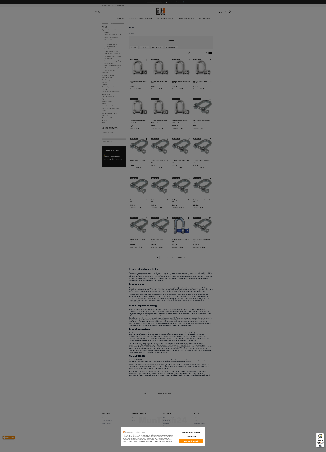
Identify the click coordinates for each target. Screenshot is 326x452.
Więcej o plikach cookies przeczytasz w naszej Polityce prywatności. (150, 441)
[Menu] (323, 434)
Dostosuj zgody (191, 436)
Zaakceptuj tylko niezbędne (191, 432)
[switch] (320, 446)
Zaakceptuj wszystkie (191, 441)
